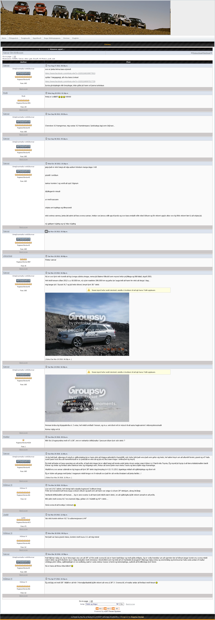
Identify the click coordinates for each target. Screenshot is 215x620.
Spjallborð (37, 38)
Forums (44, 49)
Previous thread (197, 53)
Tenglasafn (25, 38)
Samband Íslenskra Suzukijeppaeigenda (20, 49)
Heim (4, 38)
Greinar (66, 38)
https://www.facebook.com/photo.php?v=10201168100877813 (70, 73)
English (75, 38)
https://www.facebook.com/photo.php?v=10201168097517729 (70, 81)
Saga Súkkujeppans (52, 38)
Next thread (206, 53)
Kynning (69, 49)
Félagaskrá (13, 38)
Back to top (23, 89)
